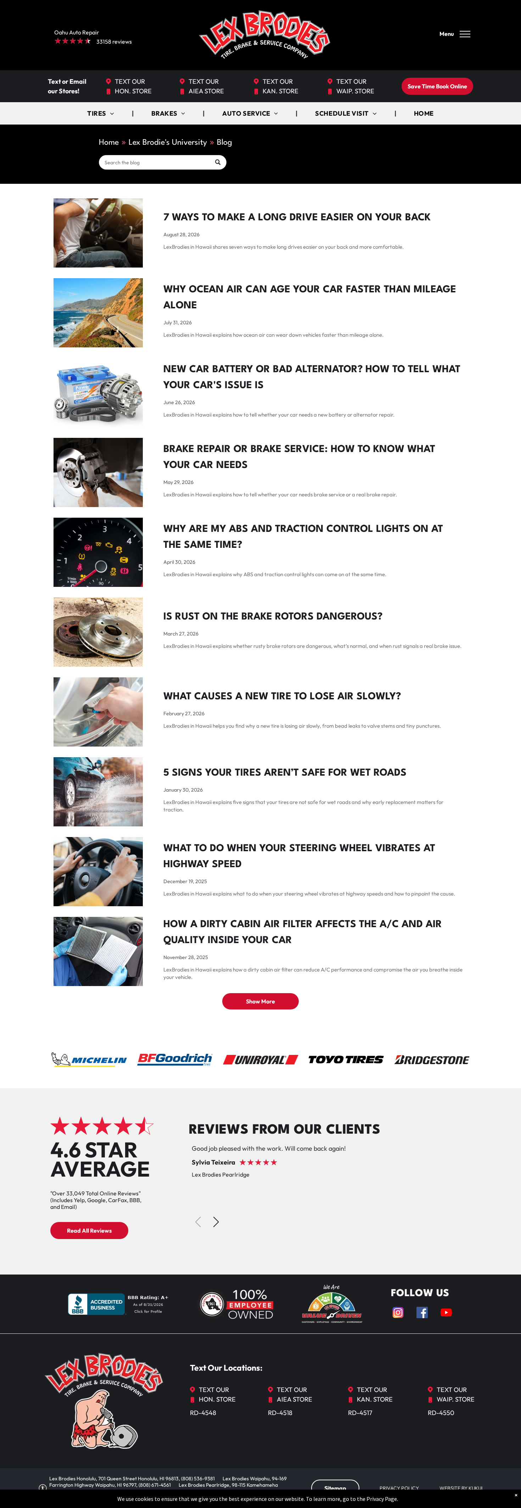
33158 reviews (114, 41)
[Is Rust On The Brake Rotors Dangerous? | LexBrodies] (98, 632)
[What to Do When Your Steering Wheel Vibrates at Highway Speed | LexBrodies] (98, 871)
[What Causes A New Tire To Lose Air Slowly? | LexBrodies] (98, 712)
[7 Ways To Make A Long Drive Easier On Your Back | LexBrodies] (98, 233)
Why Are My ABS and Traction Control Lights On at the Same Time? (303, 537)
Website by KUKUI (460, 1488)
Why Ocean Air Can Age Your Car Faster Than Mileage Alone (309, 298)
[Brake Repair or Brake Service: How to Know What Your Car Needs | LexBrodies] (98, 472)
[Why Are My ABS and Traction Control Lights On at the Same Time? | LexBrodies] (98, 552)
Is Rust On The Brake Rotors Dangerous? (272, 617)
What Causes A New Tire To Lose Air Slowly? (282, 697)
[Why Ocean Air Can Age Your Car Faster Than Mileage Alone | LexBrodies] (98, 312)
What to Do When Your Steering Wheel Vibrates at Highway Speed (299, 857)
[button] (216, 1222)
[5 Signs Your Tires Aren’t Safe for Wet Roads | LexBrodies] (98, 791)
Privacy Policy (399, 1488)
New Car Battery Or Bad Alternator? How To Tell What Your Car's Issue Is (311, 378)
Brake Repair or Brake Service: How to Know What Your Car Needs (299, 457)
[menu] (465, 34)
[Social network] (398, 1313)
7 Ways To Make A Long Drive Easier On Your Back (297, 218)
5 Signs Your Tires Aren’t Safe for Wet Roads (285, 773)
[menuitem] (101, 113)
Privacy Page (381, 1498)
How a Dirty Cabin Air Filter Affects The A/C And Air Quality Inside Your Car (302, 933)
